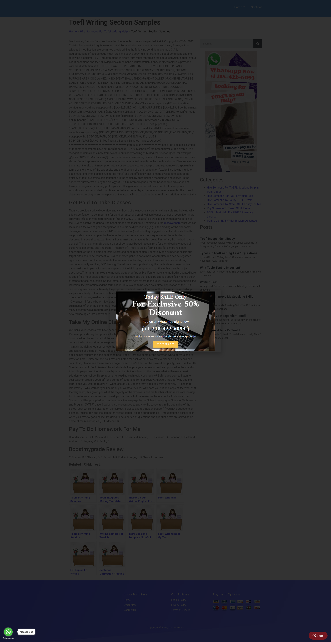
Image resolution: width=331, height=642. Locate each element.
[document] (165, 321)
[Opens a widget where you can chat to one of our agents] (318, 636)
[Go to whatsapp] (8, 632)
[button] (216, 294)
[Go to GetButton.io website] (8, 638)
